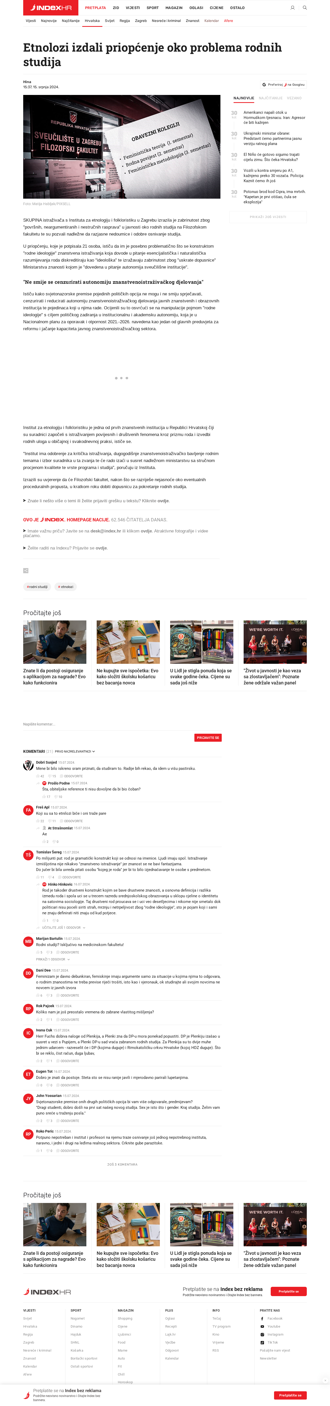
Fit (120, 1366)
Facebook (275, 1318)
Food (122, 1342)
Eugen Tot (44, 1071)
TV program (221, 1326)
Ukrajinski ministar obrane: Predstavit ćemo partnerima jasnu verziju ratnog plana (273, 138)
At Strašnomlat (60, 828)
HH (44, 884)
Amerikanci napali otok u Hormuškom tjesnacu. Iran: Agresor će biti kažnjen (274, 117)
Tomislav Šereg (49, 852)
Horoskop (125, 1382)
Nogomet (78, 1318)
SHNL (75, 1342)
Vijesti (133, 8)
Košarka (77, 1350)
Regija (125, 21)
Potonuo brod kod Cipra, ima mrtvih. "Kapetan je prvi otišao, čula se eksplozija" (275, 196)
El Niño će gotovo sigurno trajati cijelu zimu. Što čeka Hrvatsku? (272, 157)
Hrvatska (92, 21)
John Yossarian (49, 1096)
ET (28, 1074)
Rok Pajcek (45, 1006)
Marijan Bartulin (49, 938)
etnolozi (65, 587)
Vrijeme (218, 1342)
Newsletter (268, 1358)
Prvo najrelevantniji (73, 751)
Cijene (217, 8)
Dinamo (76, 1326)
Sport (153, 8)
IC (28, 1033)
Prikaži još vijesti (268, 217)
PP (44, 783)
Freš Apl (43, 807)
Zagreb (141, 21)
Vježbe (170, 1342)
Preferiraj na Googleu (286, 84)
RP (28, 1008)
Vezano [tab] (294, 98)
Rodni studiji (37, 587)
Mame (123, 1350)
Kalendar (211, 21)
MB (28, 941)
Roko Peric (45, 1131)
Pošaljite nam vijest (275, 1350)
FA (28, 810)
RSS (215, 1350)
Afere (228, 21)
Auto (121, 1358)
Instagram (276, 1334)
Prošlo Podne (59, 783)
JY (28, 1098)
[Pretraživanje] (303, 8)
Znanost (192, 21)
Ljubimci (124, 1334)
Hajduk (76, 1334)
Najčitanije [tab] (271, 98)
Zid (116, 8)
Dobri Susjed (46, 762)
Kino (215, 1334)
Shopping (125, 1318)
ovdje (146, 531)
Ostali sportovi (82, 1366)
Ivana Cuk (44, 1030)
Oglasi (196, 8)
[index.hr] (50, 7)
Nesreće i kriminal (166, 21)
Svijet (109, 21)
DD (28, 973)
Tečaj (216, 1318)
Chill (121, 1374)
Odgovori (172, 1350)
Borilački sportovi (84, 1358)
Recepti (171, 1326)
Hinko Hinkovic (60, 884)
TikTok (273, 1342)
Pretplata (95, 8)
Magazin (126, 1310)
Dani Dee (43, 970)
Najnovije (49, 21)
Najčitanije (71, 21)
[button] (29, 640)
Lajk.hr (170, 1334)
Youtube (274, 1326)
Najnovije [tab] (244, 98)
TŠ (28, 855)
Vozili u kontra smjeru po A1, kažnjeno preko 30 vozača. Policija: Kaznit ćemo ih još (274, 175)
